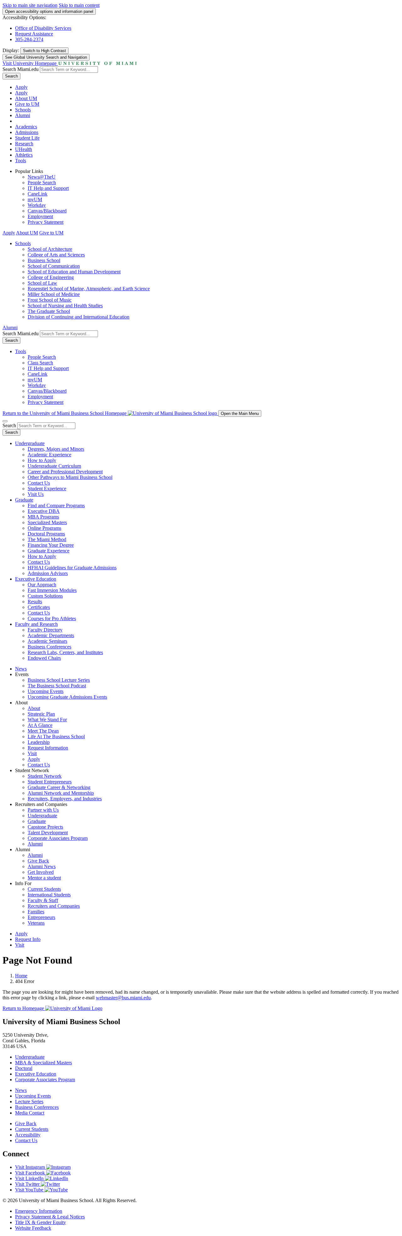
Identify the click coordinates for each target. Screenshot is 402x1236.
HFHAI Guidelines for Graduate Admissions (72, 567)
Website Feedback (33, 1228)
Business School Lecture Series (59, 680)
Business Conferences (49, 646)
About (34, 708)
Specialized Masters (47, 522)
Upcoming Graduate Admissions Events (67, 697)
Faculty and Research (36, 624)
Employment (40, 216)
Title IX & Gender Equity (40, 1222)
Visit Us (36, 494)
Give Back (38, 860)
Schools (23, 109)
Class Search (40, 362)
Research (24, 143)
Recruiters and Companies (54, 906)
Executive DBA (44, 511)
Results (35, 601)
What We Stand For (47, 719)
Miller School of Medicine (54, 294)
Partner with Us (43, 810)
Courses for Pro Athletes (52, 618)
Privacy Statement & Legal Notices (50, 1216)
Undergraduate (30, 443)
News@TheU (42, 177)
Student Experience (47, 488)
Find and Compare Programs (56, 505)
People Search (42, 182)
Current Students (44, 889)
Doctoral (23, 1068)
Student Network (45, 776)
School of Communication (54, 266)
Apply (21, 87)
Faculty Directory (45, 629)
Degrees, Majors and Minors (56, 449)
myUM (35, 199)
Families (36, 911)
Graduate (24, 499)
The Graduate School (49, 311)
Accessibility (28, 1134)
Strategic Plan (41, 714)
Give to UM (27, 104)
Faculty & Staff (43, 900)
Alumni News (42, 866)
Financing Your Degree (51, 545)
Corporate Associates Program (58, 838)
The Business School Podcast (57, 685)
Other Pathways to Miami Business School (70, 477)
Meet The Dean (43, 731)
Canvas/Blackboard (47, 210)
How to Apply (42, 460)
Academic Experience (49, 454)
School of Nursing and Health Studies (65, 305)
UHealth (23, 149)
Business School (44, 260)
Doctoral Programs (46, 533)
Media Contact (29, 1112)
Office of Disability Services (43, 28)
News (21, 668)
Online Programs (44, 528)
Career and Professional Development (65, 471)
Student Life (27, 138)
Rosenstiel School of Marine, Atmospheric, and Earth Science (89, 288)
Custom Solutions (45, 596)
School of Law (42, 283)
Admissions (26, 132)
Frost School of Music (50, 300)
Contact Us (39, 483)
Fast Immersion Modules (52, 590)
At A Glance (40, 725)
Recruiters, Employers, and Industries (65, 798)
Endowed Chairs (44, 658)
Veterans (36, 923)
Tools (20, 160)
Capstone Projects (45, 827)
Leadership (39, 742)
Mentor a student (44, 877)
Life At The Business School (56, 736)
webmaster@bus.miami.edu (123, 997)
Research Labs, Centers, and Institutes (65, 652)
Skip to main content (79, 5)
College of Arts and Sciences (56, 254)
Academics (26, 126)
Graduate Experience (48, 550)
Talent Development (48, 832)
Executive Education (35, 579)
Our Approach (42, 584)
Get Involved (41, 872)
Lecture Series (29, 1101)
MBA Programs (43, 516)
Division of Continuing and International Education (78, 317)
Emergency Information (38, 1211)
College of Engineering (51, 277)
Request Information (48, 747)
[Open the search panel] (5, 421)
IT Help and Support (48, 188)
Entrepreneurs (41, 917)
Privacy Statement (45, 222)
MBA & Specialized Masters (43, 1062)
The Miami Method (47, 539)
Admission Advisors (48, 573)
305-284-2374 (29, 39)
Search (11, 76)
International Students (49, 894)
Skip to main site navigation (30, 5)
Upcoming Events (45, 691)
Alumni (22, 115)
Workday (37, 205)
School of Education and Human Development (74, 271)
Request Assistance (34, 33)
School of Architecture (50, 249)
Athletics (24, 155)
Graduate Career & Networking (59, 787)
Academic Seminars (47, 641)
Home (21, 975)
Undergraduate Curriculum (54, 466)
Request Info (28, 939)
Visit (32, 753)
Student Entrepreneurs (50, 781)
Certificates (39, 607)
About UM (26, 98)
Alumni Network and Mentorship (61, 793)
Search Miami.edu (21, 69)
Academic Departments (51, 635)
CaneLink (37, 193)
